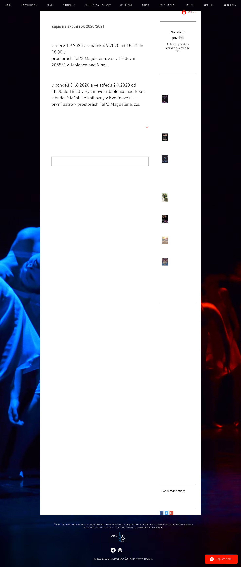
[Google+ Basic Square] (171, 513)
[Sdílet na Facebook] (53, 116)
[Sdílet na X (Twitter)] (61, 116)
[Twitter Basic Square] (166, 513)
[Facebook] (113, 550)
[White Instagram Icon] (120, 550)
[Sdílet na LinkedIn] (69, 116)
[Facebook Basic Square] (161, 513)
